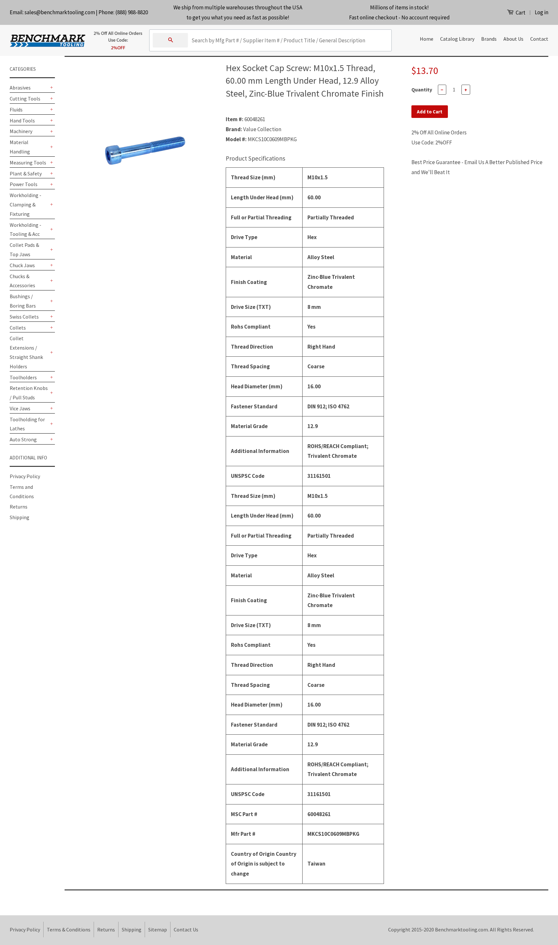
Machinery (21, 131)
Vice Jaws (20, 408)
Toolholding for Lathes (27, 424)
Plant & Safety (26, 173)
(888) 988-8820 (131, 12)
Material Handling (20, 147)
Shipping (19, 517)
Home (426, 39)
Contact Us (186, 929)
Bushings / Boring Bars (23, 301)
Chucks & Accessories (22, 281)
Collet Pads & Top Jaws (24, 249)
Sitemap (157, 929)
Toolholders (23, 377)
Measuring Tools (28, 162)
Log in (541, 12)
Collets (18, 327)
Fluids (16, 109)
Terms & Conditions (68, 929)
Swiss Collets (24, 316)
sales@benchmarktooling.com (60, 12)
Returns (18, 506)
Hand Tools (22, 120)
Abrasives (20, 87)
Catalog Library (457, 39)
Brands (489, 39)
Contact (539, 39)
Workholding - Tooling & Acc (25, 229)
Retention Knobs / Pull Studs (29, 393)
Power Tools (23, 184)
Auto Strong (23, 439)
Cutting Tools (25, 98)
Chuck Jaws (22, 265)
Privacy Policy (25, 476)
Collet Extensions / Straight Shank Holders (26, 352)
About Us (513, 39)
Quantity (421, 89)
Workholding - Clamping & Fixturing (25, 204)
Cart (520, 12)
